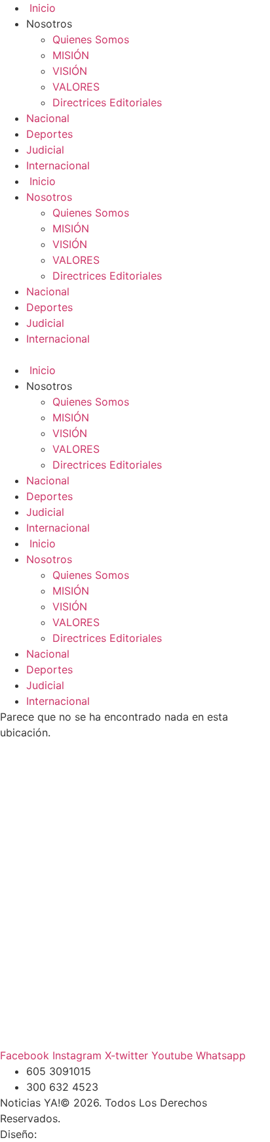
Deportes (49, 133)
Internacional (58, 165)
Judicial (45, 149)
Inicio (41, 7)
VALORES (76, 86)
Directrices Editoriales (107, 102)
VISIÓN (69, 70)
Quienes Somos (90, 39)
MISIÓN (70, 55)
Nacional (47, 118)
